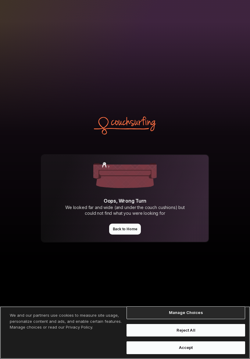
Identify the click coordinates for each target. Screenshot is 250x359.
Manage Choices (186, 312)
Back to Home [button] (125, 229)
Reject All (186, 330)
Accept (186, 347)
